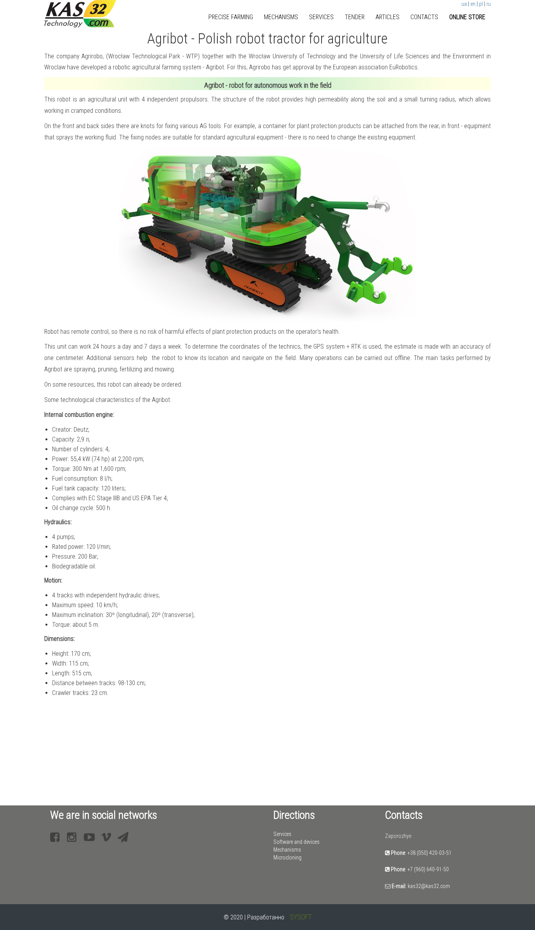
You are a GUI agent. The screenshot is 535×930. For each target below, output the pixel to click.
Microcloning (287, 857)
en (472, 4)
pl (481, 4)
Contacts (424, 17)
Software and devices (296, 842)
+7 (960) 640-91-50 (428, 869)
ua (464, 4)
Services (321, 17)
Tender (355, 17)
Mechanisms (281, 17)
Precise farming (230, 17)
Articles (387, 17)
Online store (467, 17)
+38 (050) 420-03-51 (429, 853)
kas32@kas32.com (429, 886)
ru (488, 4)
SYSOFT (301, 917)
